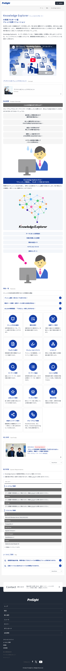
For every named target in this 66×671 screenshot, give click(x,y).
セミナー (6, 624)
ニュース (6, 619)
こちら (33, 477)
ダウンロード (8, 628)
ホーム (41, 8)
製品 (47, 8)
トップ (6, 606)
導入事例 (6, 615)
